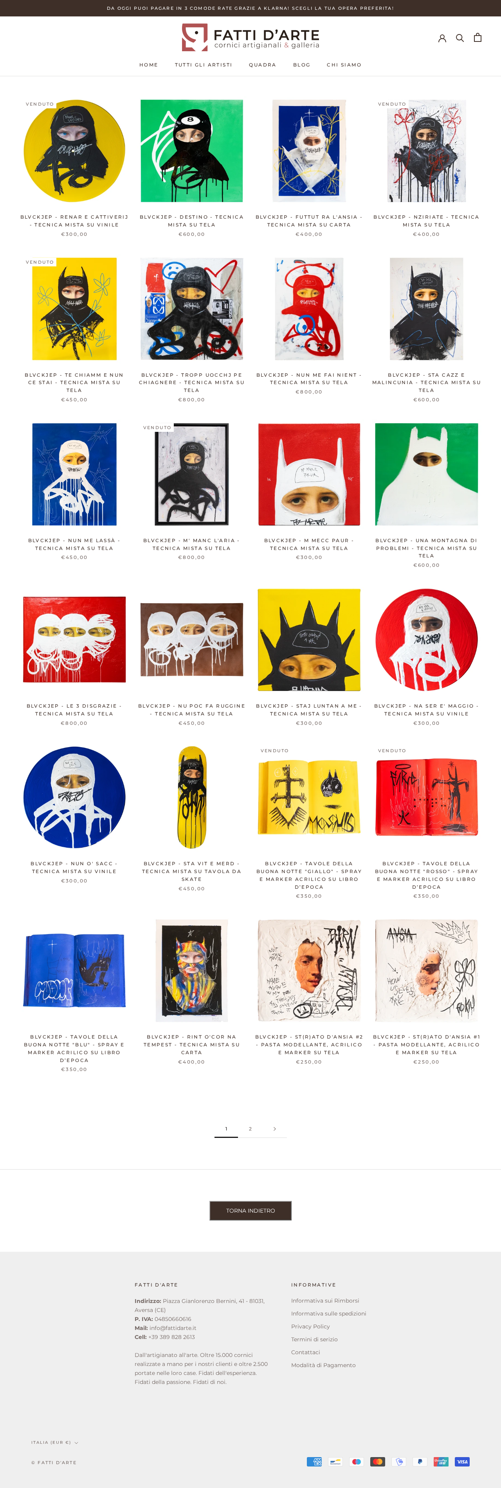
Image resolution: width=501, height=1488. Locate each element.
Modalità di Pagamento (323, 1365)
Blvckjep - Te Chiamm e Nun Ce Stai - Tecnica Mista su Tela (74, 383)
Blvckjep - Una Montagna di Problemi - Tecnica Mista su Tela (426, 548)
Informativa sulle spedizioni (328, 1313)
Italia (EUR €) (51, 1442)
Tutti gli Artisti (204, 65)
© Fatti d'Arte (54, 1462)
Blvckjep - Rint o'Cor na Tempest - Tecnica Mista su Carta (192, 1044)
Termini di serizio (314, 1339)
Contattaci (305, 1352)
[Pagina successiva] (275, 1129)
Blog (302, 65)
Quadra (262, 65)
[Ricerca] (460, 37)
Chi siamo (344, 65)
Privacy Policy (310, 1326)
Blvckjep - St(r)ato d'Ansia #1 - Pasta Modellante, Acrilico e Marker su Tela (426, 1044)
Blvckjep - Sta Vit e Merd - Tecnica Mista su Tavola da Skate (191, 871)
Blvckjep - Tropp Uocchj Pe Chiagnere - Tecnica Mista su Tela (192, 383)
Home (149, 65)
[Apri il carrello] (477, 37)
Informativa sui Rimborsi (325, 1300)
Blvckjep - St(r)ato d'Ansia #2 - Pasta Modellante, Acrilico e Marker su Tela (309, 1044)
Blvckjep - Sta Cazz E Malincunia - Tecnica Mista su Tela (426, 383)
